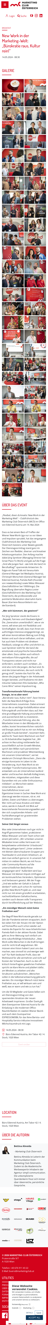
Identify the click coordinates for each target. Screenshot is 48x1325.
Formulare (8, 1294)
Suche (23, 16)
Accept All (34, 1317)
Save (39, 1312)
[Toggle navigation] (5, 4)
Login (12, 16)
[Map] (24, 1083)
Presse (5, 1285)
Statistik (15, 1308)
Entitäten (7, 1301)
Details (29, 1312)
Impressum (8, 1297)
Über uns (7, 1288)
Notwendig (20, 1304)
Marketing (27, 1308)
